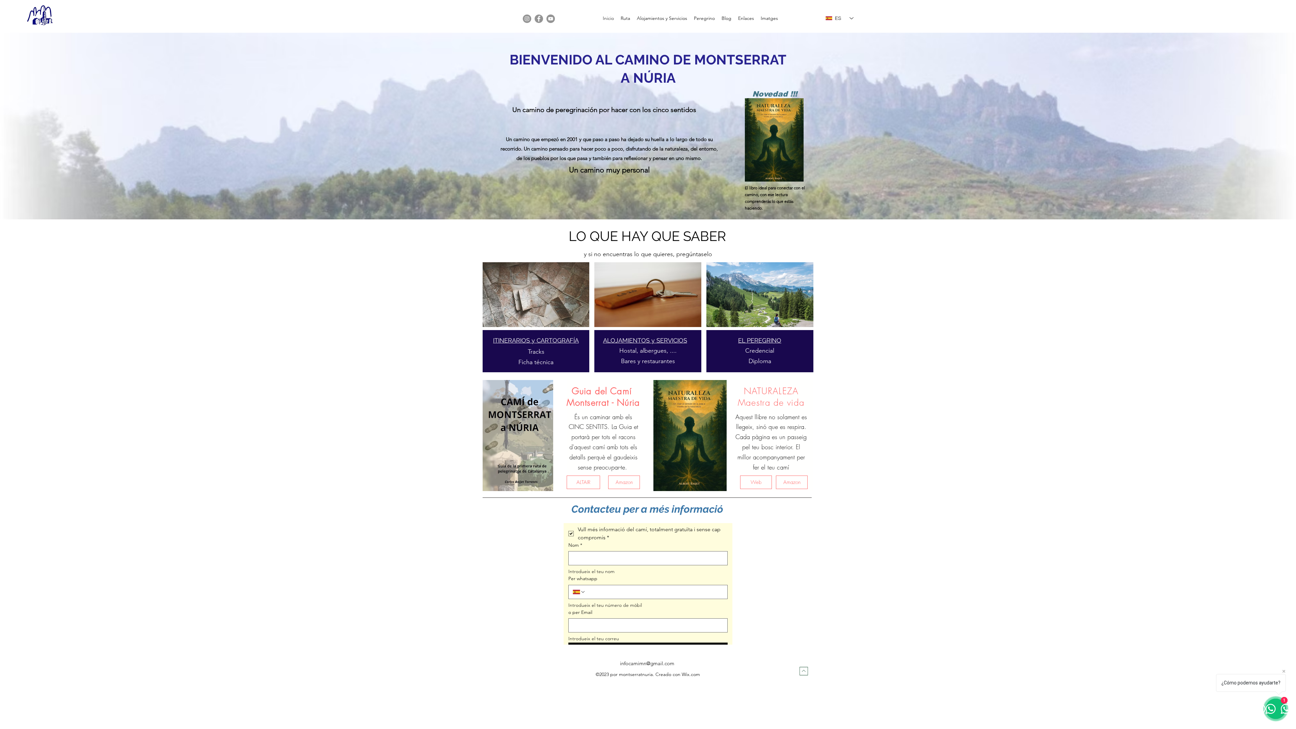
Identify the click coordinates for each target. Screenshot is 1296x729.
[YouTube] (550, 19)
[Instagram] (527, 19)
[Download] (803, 671)
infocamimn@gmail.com (647, 663)
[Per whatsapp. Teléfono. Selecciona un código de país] (579, 592)
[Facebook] (539, 19)
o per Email (580, 612)
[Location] (536, 294)
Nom (575, 545)
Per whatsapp (582, 578)
